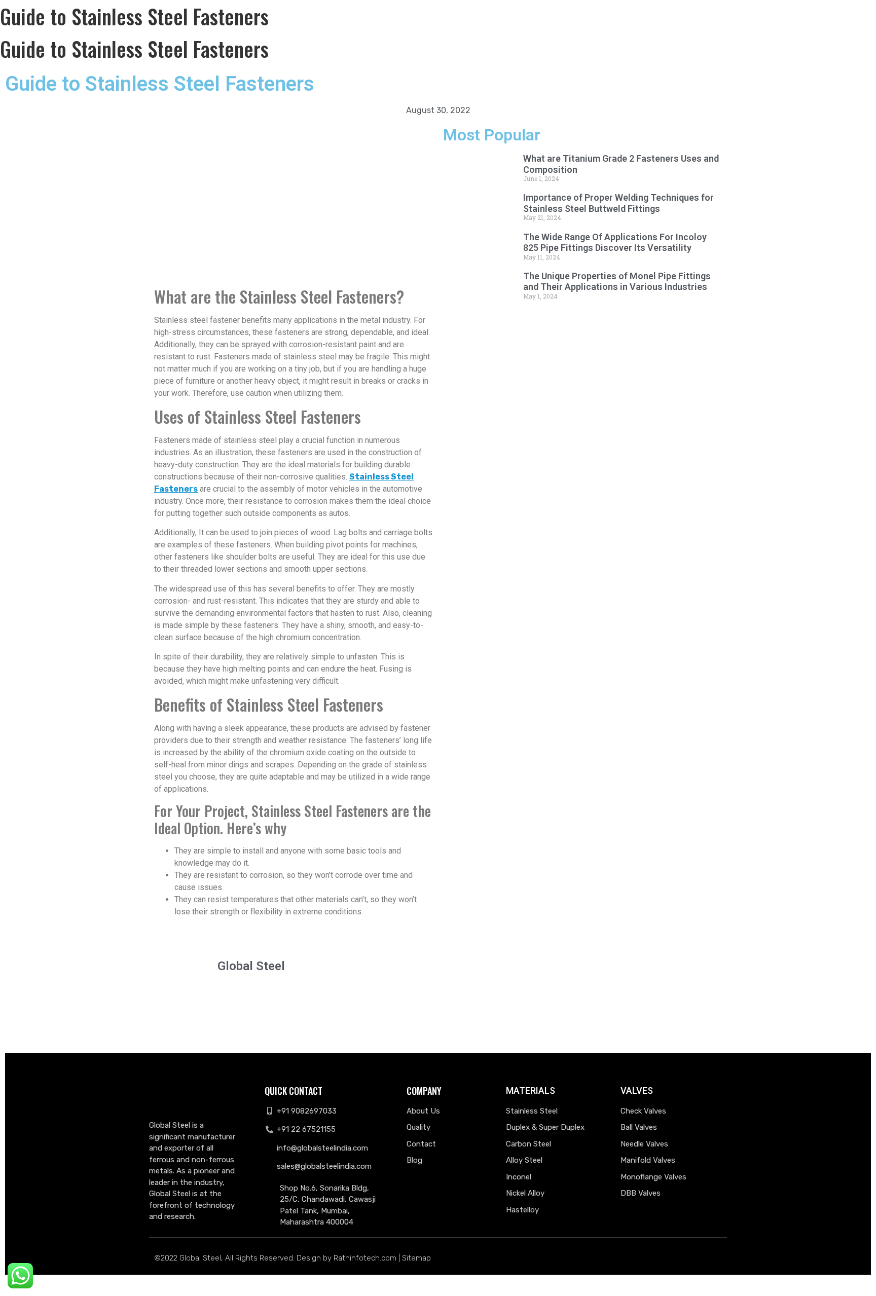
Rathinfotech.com (365, 1258)
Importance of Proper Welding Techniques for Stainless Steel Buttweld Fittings (618, 203)
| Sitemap (414, 1258)
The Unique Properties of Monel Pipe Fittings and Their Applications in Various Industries (617, 281)
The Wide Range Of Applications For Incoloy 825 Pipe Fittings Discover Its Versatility (615, 242)
